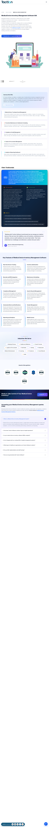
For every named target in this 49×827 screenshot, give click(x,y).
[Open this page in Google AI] (20, 824)
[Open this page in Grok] (17, 824)
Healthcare (8, 12)
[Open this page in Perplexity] (15, 824)
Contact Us (41, 394)
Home (2, 12)
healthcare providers (16, 27)
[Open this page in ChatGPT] (12, 824)
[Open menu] (46, 2)
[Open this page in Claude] (23, 824)
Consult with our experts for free (11, 36)
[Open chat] (46, 824)
